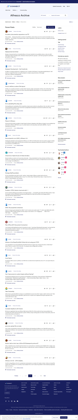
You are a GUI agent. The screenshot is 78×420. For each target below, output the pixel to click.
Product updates (34, 394)
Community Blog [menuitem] (23, 10)
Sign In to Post (50, 27)
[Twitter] (9, 401)
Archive (59, 30)
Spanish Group (61, 48)
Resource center (33, 385)
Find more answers (61, 144)
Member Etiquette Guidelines (64, 69)
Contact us (7, 392)
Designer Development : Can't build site (16, 69)
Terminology (33, 387)
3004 (41, 375)
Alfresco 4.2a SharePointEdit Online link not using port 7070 (22, 242)
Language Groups (61, 33)
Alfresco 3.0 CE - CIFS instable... (14, 360)
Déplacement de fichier (11, 52)
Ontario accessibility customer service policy (52, 409)
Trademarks (31, 409)
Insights (22, 389)
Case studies (23, 385)
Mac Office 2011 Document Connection (16, 225)
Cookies (10, 409)
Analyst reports (24, 387)
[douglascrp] (63, 159)
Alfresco (17, 22)
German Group (61, 51)
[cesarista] (62, 168)
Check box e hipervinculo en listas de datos (17, 155)
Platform (13, 22)
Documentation (69, 389)
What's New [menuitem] (8, 10)
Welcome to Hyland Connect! (64, 68)
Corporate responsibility (58, 391)
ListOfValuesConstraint (62, 132)
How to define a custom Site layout (15, 86)
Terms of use (15, 409)
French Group (61, 44)
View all (59, 177)
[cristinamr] (62, 164)
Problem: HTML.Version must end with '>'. (17, 190)
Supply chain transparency (38, 409)
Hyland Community (57, 6)
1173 (26, 375)
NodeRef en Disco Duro (62, 121)
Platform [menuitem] (14, 10)
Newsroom (56, 394)
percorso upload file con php (13, 326)
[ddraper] (62, 173)
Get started (18, 1)
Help (64, 6)
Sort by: (34, 27)
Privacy (7, 409)
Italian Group (61, 50)
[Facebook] (6, 401)
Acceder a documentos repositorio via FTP (17, 34)
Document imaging (45, 394)
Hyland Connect (8, 22)
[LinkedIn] (14, 401)
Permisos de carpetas (62, 127)
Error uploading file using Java (13, 103)
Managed (43, 387)
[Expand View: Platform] (17, 10)
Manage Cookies (55, 417)
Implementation (45, 385)
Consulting (44, 389)
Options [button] (70, 22)
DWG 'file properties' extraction (14, 207)
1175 (35, 375)
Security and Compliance (23, 409)
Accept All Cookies (64, 417)
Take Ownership (9, 291)
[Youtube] (17, 401)
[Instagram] (11, 401)
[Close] (76, 417)
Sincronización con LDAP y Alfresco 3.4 (16, 138)
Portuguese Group (62, 46)
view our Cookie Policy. (26, 418)
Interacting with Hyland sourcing (66, 409)
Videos (32, 391)
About (55, 387)
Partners (55, 389)
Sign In (68, 6)
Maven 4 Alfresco (10, 121)
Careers (55, 385)
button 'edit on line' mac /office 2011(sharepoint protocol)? (21, 343)
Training (67, 387)
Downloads (33, 389)
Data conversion (45, 391)
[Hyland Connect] (13, 6)
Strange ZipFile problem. (12, 173)
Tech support (68, 391)
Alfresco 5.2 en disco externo (63, 108)
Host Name (8, 258)
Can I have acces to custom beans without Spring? (19, 274)
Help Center (60, 71)
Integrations (23, 391)
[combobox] (59, 15)
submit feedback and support (29, 1)
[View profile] (6, 31)
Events (67, 385)
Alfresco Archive (20, 41)
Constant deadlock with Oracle (14, 309)
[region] (39, 417)
